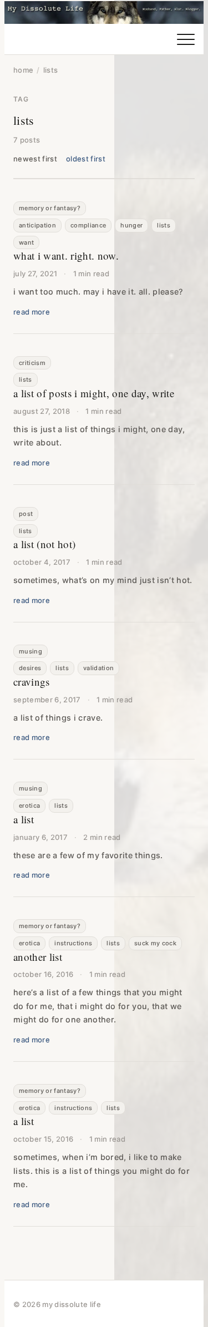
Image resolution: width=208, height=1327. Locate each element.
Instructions (73, 943)
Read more (31, 311)
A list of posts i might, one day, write (93, 393)
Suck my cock (155, 943)
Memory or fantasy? (49, 208)
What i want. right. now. (66, 255)
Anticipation (37, 225)
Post (26, 514)
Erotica (29, 805)
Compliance (88, 225)
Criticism (32, 363)
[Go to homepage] (104, 12)
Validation (98, 668)
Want (26, 242)
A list (23, 819)
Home (23, 69)
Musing (30, 651)
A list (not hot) (44, 544)
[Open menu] (186, 39)
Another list (37, 957)
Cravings (31, 681)
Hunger (131, 225)
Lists (163, 225)
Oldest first (85, 158)
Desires (30, 668)
